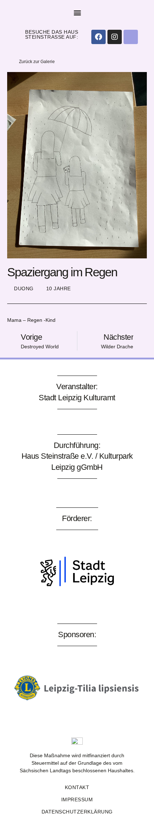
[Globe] (131, 37)
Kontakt (77, 787)
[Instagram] (114, 37)
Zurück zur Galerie (37, 61)
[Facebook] (98, 37)
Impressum (77, 799)
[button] (77, 13)
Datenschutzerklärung (77, 812)
